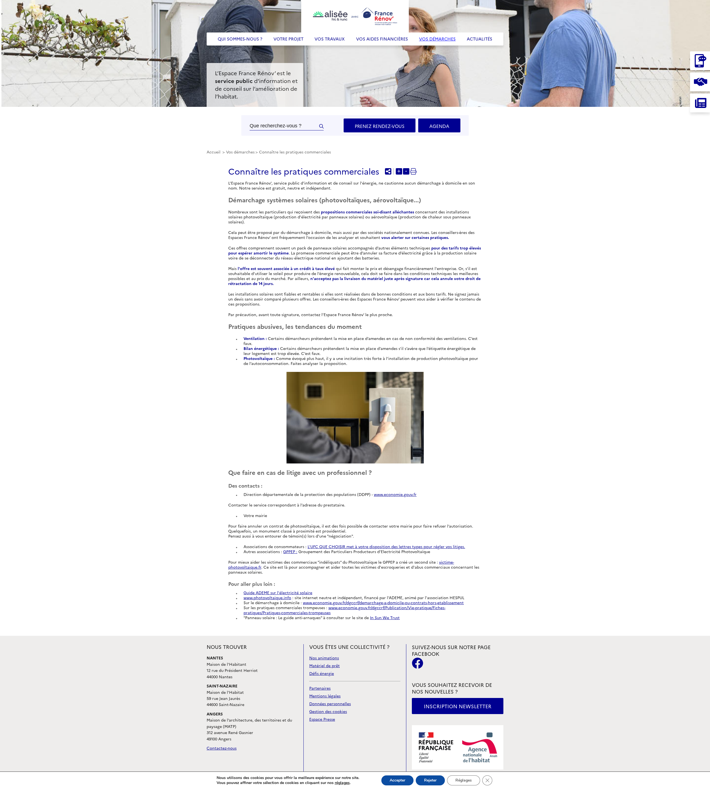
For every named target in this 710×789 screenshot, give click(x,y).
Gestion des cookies (328, 712)
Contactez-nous (222, 748)
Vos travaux (330, 39)
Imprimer (413, 171)
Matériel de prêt (324, 666)
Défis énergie (321, 674)
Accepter (397, 780)
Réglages (463, 780)
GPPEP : (290, 552)
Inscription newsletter (457, 706)
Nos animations (324, 658)
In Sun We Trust (385, 618)
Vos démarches (437, 39)
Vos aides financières (382, 39)
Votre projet (288, 39)
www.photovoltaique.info (267, 598)
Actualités (479, 39)
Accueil (214, 152)
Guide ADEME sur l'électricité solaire (278, 593)
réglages (342, 782)
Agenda (439, 126)
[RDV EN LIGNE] (700, 81)
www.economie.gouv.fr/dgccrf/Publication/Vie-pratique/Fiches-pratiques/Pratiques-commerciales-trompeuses (344, 610)
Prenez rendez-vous (379, 126)
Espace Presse (322, 719)
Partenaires (320, 688)
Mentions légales (325, 696)
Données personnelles (330, 704)
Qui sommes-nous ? (240, 39)
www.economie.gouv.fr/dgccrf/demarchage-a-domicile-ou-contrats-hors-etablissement (383, 603)
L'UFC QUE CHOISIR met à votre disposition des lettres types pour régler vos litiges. (386, 547)
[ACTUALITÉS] (700, 103)
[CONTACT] (700, 60)
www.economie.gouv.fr (395, 495)
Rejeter (430, 780)
